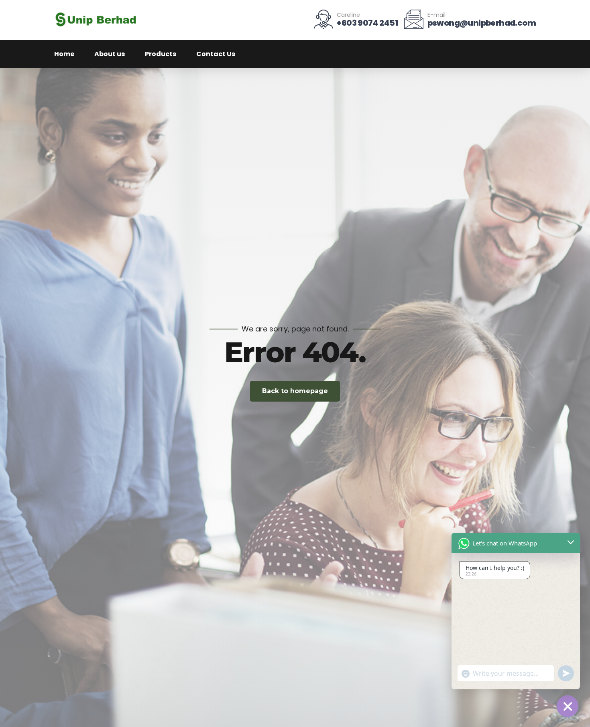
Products (160, 54)
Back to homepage (295, 391)
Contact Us (215, 54)
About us (109, 54)
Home (64, 54)
